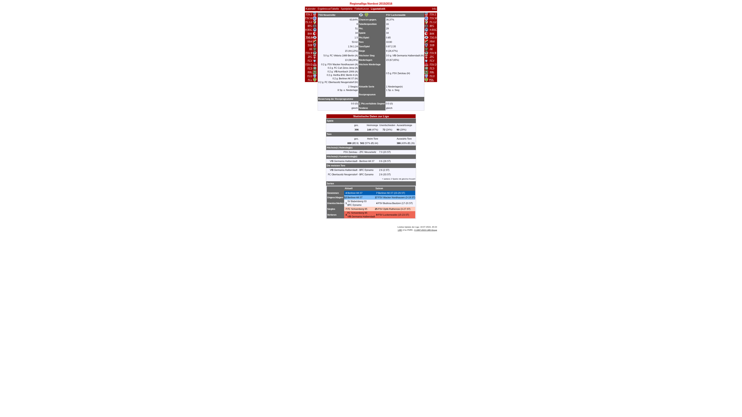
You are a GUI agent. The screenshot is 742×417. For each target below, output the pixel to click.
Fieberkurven (362, 8)
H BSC (308, 29)
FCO (309, 76)
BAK (310, 33)
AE (310, 49)
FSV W (308, 18)
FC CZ (308, 22)
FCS (310, 68)
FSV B (309, 53)
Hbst (309, 41)
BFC (310, 26)
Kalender (311, 8)
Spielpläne (346, 8)
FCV (310, 60)
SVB (310, 45)
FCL (310, 80)
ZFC (310, 56)
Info (434, 8)
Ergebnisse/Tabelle (328, 8)
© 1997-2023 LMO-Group (425, 230)
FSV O (308, 64)
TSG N (433, 37)
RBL (310, 72)
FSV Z (309, 14)
